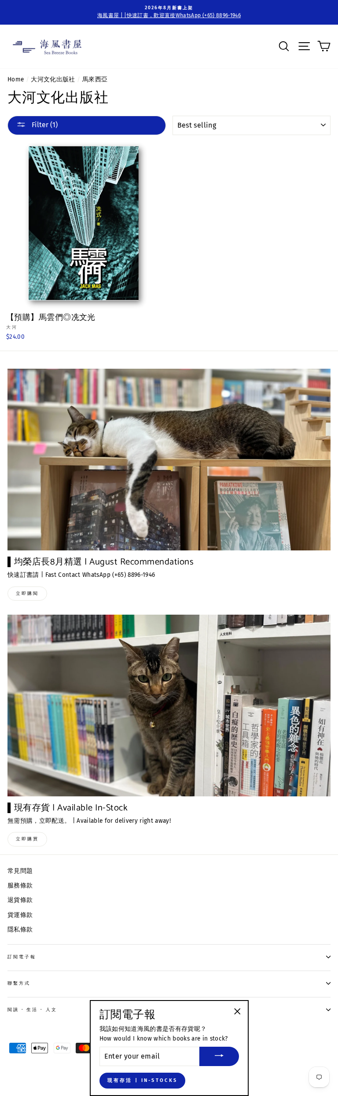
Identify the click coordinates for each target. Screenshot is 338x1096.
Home (15, 79)
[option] (169, 12)
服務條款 (20, 885)
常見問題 (20, 871)
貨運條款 (20, 915)
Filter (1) (44, 125)
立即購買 (27, 839)
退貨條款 (20, 900)
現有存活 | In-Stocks (142, 1080)
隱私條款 (20, 929)
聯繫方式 (18, 983)
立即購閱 (27, 593)
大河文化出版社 (53, 79)
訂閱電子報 (21, 957)
